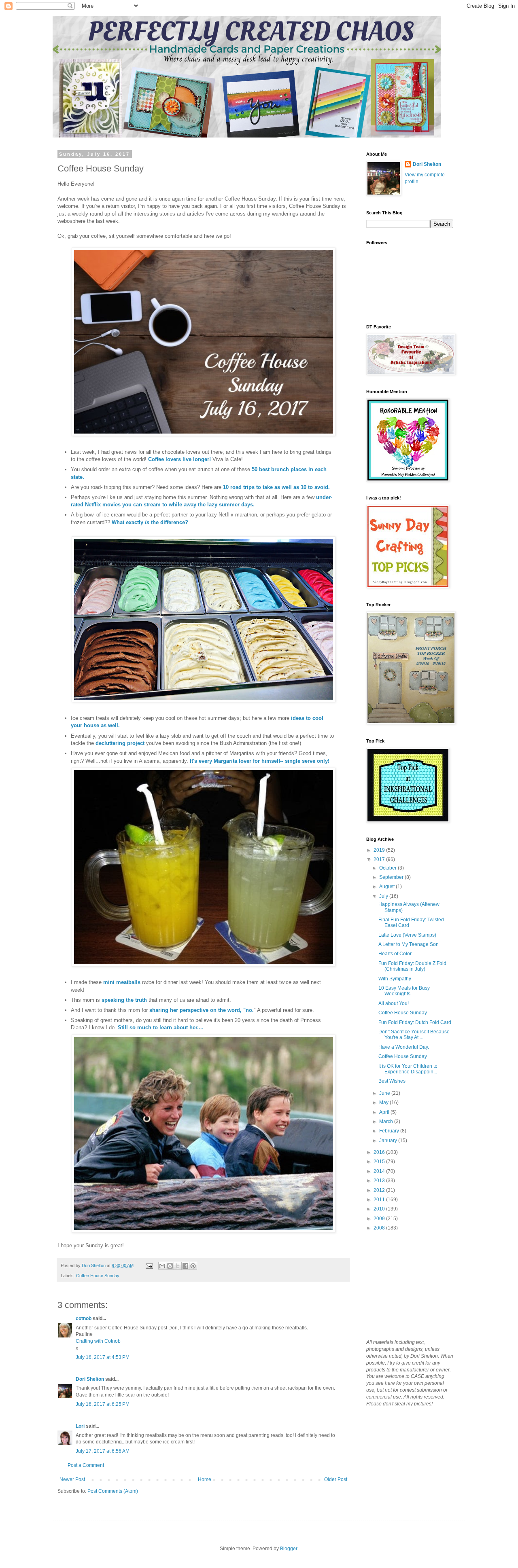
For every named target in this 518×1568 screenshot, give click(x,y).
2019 (380, 850)
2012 (380, 1190)
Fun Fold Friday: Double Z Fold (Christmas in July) (412, 966)
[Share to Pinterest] (193, 1266)
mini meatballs (121, 982)
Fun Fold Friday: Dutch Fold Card (414, 1022)
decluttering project (121, 743)
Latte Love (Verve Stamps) (407, 935)
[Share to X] (178, 1266)
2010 (380, 1209)
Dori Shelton (90, 1379)
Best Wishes (391, 1081)
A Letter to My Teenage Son (408, 944)
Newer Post (72, 1479)
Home (204, 1479)
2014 (380, 1171)
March (386, 1121)
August (387, 886)
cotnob (83, 1318)
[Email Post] (149, 1265)
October (388, 868)
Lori (80, 1426)
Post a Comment (86, 1465)
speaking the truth (125, 1000)
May (384, 1102)
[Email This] (162, 1266)
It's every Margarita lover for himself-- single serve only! (258, 761)
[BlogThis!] (170, 1266)
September (392, 877)
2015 (380, 1161)
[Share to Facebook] (185, 1266)
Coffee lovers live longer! (179, 459)
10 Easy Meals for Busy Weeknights (404, 991)
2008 (380, 1228)
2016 (380, 1152)
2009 (380, 1218)
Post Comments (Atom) (112, 1491)
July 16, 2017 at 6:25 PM (103, 1404)
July (384, 896)
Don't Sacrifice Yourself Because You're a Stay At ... (414, 1034)
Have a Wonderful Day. (403, 1047)
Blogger (288, 1548)
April (385, 1112)
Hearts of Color (395, 953)
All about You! (393, 1003)
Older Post (335, 1479)
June (385, 1093)
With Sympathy (394, 979)
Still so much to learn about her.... (161, 1027)
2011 (380, 1199)
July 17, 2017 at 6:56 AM (103, 1451)
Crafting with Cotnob (98, 1341)
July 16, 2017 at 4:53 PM (103, 1357)
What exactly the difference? (150, 522)
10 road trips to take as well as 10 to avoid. (277, 487)
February (389, 1131)
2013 (380, 1180)
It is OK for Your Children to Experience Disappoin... (407, 1069)
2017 (380, 859)
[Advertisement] (406, 1284)
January (388, 1140)
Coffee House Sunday (97, 1275)
